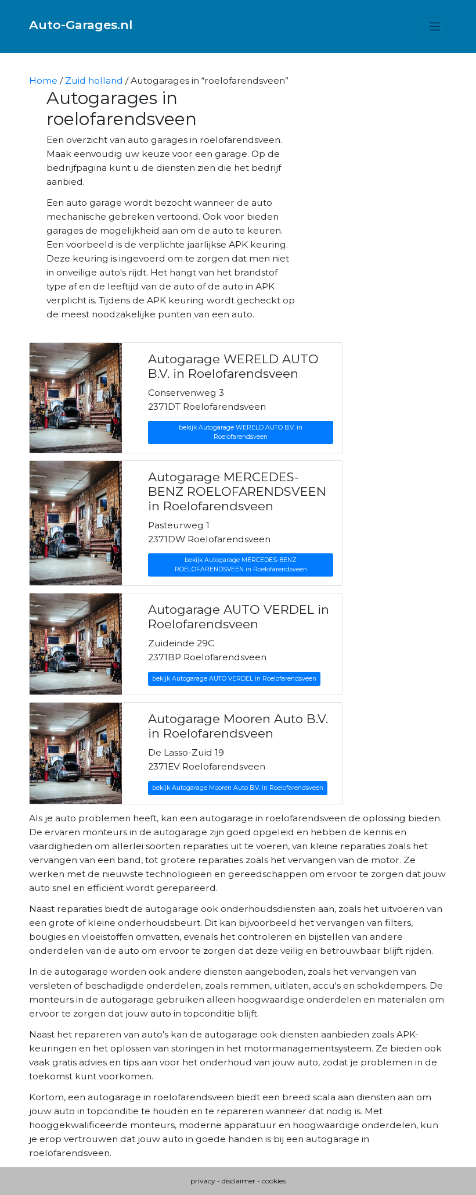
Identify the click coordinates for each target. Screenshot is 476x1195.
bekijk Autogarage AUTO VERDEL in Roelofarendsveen (234, 678)
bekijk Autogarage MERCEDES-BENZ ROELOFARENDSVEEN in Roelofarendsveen (241, 564)
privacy (202, 1180)
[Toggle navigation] (435, 26)
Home (43, 80)
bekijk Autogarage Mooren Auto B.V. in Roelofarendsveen (237, 788)
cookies (274, 1180)
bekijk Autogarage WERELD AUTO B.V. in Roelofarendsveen (240, 432)
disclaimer (238, 1180)
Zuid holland (94, 80)
